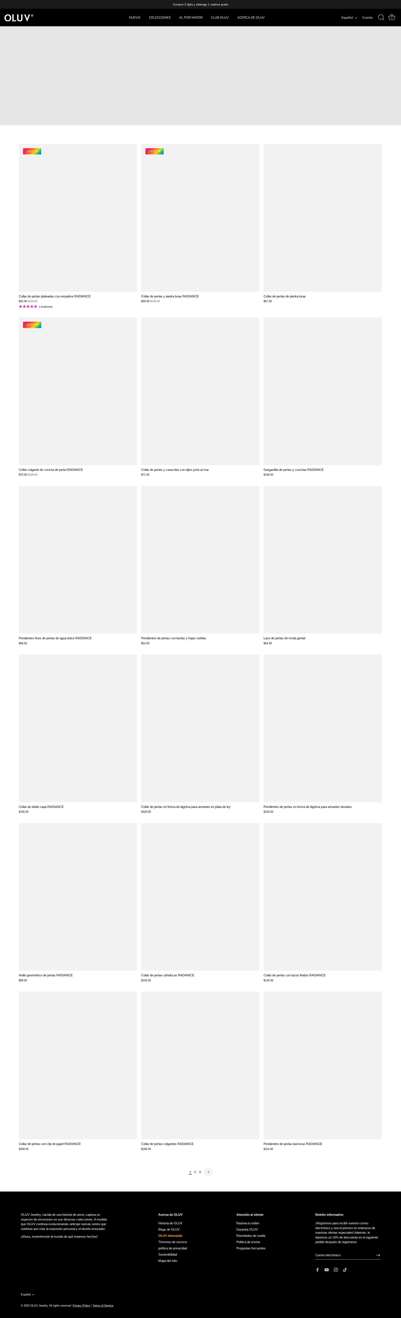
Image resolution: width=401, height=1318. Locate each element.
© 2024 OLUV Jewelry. (34, 1305)
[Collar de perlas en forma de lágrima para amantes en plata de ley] (200, 728)
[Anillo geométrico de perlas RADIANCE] (78, 897)
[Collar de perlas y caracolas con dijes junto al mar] (200, 391)
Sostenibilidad (167, 1254)
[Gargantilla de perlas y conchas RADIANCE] (323, 391)
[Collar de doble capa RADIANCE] (78, 728)
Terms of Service (103, 1305)
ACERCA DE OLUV (251, 17)
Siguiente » (208, 1172)
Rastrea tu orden (247, 1223)
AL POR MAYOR (191, 17)
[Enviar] (378, 1255)
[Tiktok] (345, 1269)
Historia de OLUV (170, 1223)
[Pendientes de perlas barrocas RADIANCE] (323, 1065)
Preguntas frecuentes (251, 1248)
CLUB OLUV (220, 17)
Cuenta (367, 17)
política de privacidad (172, 1248)
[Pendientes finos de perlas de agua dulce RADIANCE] (78, 560)
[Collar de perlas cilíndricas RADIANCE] (200, 897)
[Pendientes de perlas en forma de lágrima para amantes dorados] (323, 728)
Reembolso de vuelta (250, 1235)
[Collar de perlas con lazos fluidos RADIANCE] (323, 897)
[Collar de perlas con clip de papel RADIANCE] (78, 1065)
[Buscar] (381, 17)
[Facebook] (317, 1269)
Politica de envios (248, 1242)
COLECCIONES (160, 17)
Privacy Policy (81, 1305)
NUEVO (134, 17)
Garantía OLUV (247, 1229)
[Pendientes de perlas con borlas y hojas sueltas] (200, 560)
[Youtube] (327, 1269)
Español (347, 18)
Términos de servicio (172, 1242)
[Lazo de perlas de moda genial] (323, 560)
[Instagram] (336, 1269)
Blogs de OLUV (169, 1229)
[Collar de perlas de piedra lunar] (323, 218)
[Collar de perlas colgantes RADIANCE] (200, 1065)
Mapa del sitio (167, 1260)
